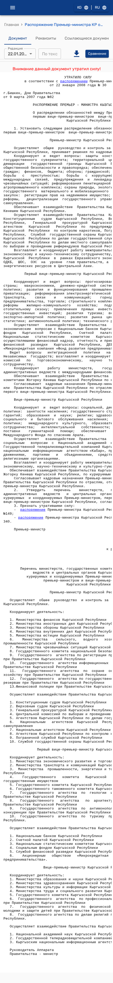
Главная (11, 24)
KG (79, 7)
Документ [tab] (17, 38)
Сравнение (97, 54)
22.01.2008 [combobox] (18, 53)
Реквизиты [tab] (45, 38)
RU (97, 7)
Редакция (15, 48)
